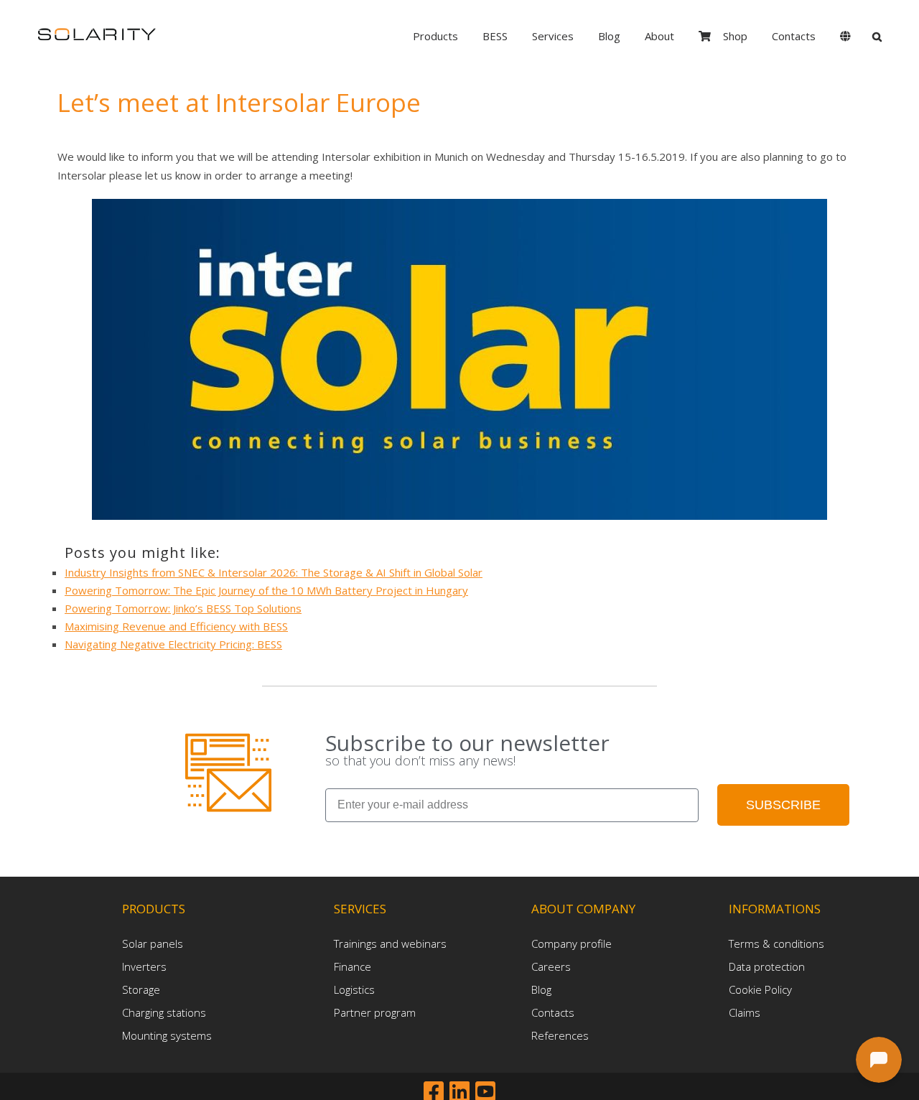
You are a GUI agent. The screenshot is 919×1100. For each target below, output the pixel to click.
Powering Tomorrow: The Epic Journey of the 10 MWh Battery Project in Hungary (266, 590)
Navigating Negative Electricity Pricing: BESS (173, 644)
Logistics (354, 989)
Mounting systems (167, 1035)
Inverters (144, 966)
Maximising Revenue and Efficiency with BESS (176, 626)
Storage (141, 989)
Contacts (552, 1012)
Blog (541, 989)
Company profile (571, 943)
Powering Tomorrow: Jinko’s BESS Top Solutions (183, 608)
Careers (551, 966)
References (560, 1035)
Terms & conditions (776, 943)
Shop (735, 36)
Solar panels (152, 943)
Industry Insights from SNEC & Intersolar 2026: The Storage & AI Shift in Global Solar (273, 572)
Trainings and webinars (390, 943)
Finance (352, 966)
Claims (744, 1012)
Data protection (767, 966)
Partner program (375, 1012)
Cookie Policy (760, 989)
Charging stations (164, 1012)
